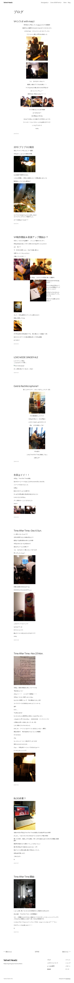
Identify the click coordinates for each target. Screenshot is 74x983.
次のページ (66, 951)
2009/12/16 (16, 517)
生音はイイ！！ (22, 475)
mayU (38, 25)
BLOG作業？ (20, 798)
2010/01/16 (16, 223)
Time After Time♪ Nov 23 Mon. (28, 653)
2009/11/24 (16, 785)
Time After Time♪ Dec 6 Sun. (28, 530)
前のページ (8, 951)
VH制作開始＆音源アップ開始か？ (31, 237)
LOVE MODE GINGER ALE (26, 357)
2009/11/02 (16, 932)
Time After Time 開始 (24, 876)
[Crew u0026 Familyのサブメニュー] (61, 2)
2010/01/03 (16, 344)
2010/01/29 (16, 133)
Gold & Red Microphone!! (26, 386)
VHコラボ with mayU (24, 21)
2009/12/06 (16, 640)
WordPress (68, 978)
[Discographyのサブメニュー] (48, 2)
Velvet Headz (8, 2)
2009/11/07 (16, 863)
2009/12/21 (16, 372)
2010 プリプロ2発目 (24, 147)
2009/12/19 (16, 461)
